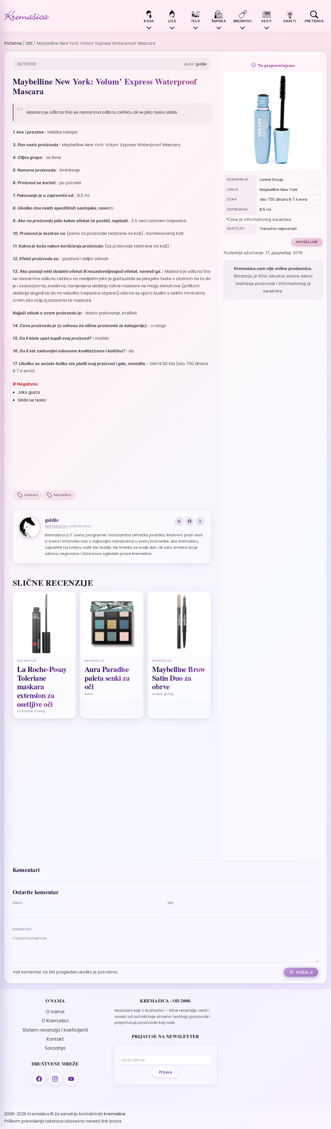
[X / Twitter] (200, 521)
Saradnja (55, 1048)
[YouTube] (71, 1078)
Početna (12, 43)
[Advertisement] (112, 447)
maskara (31, 495)
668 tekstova (56, 526)
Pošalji (304, 972)
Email (18, 903)
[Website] (179, 521)
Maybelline (63, 495)
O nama (55, 1012)
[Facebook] (189, 521)
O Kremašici (55, 1021)
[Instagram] (55, 1078)
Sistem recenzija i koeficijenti (55, 1030)
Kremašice (114, 1114)
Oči (29, 43)
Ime (171, 903)
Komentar (22, 929)
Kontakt (55, 1039)
